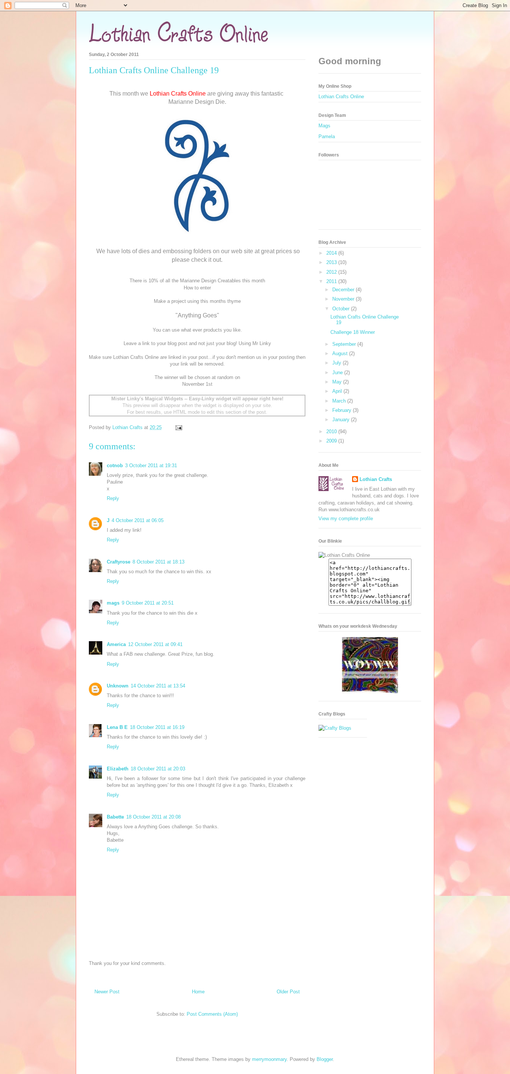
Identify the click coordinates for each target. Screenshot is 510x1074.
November (344, 299)
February (342, 410)
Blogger (325, 1059)
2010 (332, 431)
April (337, 391)
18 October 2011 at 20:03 (158, 769)
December (344, 289)
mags (113, 603)
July (337, 363)
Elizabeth (117, 769)
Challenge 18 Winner (352, 332)
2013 (332, 262)
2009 (332, 441)
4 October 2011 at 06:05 (138, 520)
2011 (332, 281)
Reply (113, 498)
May (337, 382)
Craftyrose (118, 562)
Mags (324, 125)
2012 (332, 272)
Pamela (326, 136)
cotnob (115, 465)
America (116, 644)
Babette (115, 817)
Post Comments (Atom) (212, 1014)
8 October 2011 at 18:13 (158, 562)
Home (198, 991)
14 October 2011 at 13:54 (158, 686)
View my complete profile (345, 518)
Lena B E (117, 727)
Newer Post (106, 991)
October (341, 308)
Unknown (117, 686)
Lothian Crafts (376, 479)
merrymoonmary (269, 1059)
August (340, 353)
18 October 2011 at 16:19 (157, 727)
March (339, 401)
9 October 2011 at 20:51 (148, 603)
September (344, 344)
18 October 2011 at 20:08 (153, 817)
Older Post (288, 991)
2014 (332, 253)
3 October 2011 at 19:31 (151, 465)
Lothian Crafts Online (341, 96)
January (341, 419)
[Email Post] (178, 427)
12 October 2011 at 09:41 (155, 644)
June (338, 372)
